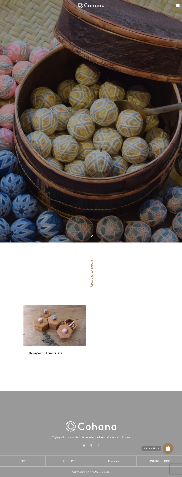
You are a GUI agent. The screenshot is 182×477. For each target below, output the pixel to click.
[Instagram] (84, 445)
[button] (168, 448)
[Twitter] (91, 445)
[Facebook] (98, 445)
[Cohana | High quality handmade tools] (91, 5)
